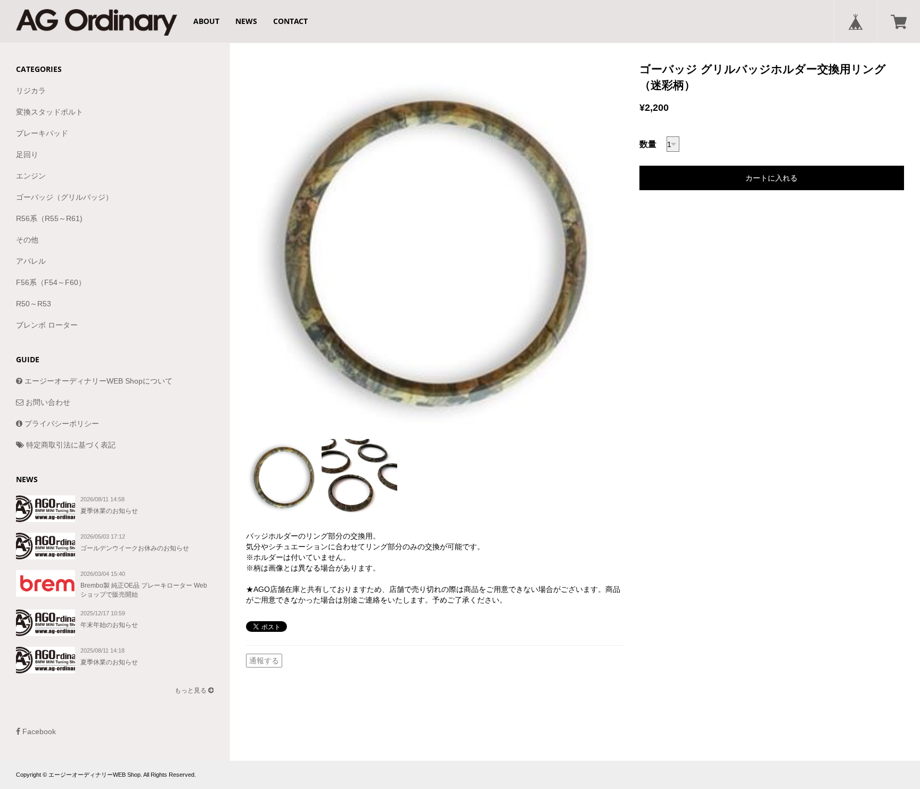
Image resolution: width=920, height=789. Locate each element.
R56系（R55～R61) (49, 218)
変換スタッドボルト (49, 112)
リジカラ (31, 90)
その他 (27, 239)
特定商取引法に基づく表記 (70, 445)
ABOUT (206, 21)
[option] (434, 250)
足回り (27, 154)
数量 (647, 144)
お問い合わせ (46, 402)
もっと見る (191, 690)
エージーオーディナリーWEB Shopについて (97, 381)
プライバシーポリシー (60, 423)
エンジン (31, 176)
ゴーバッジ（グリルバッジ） (64, 197)
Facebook (38, 731)
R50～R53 (33, 303)
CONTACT (290, 21)
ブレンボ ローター (47, 325)
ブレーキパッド (42, 133)
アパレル (31, 261)
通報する (264, 660)
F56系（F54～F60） (51, 282)
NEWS (246, 21)
